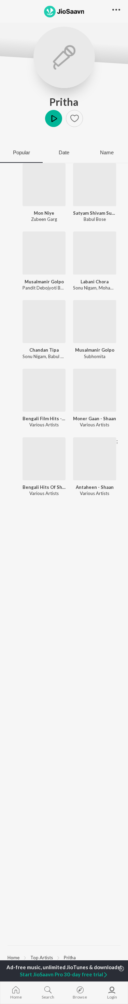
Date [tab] (64, 152)
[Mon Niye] (44, 184)
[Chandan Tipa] (44, 321)
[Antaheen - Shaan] (94, 458)
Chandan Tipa (44, 350)
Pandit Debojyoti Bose (45, 288)
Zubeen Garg (44, 219)
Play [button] (53, 118)
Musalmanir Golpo (44, 281)
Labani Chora (95, 281)
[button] (74, 118)
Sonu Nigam (85, 288)
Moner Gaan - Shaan (94, 418)
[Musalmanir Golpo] (44, 252)
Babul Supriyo (62, 356)
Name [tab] (107, 152)
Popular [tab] (21, 152)
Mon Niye (44, 213)
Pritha (64, 102)
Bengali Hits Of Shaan (44, 487)
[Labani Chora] (94, 252)
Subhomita (94, 356)
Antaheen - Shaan (95, 487)
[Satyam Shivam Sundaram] (94, 184)
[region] (64, 957)
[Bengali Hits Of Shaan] (44, 458)
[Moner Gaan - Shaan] (94, 390)
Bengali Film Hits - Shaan (44, 418)
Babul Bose (95, 219)
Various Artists (44, 424)
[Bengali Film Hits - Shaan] (44, 390)
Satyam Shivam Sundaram (94, 213)
